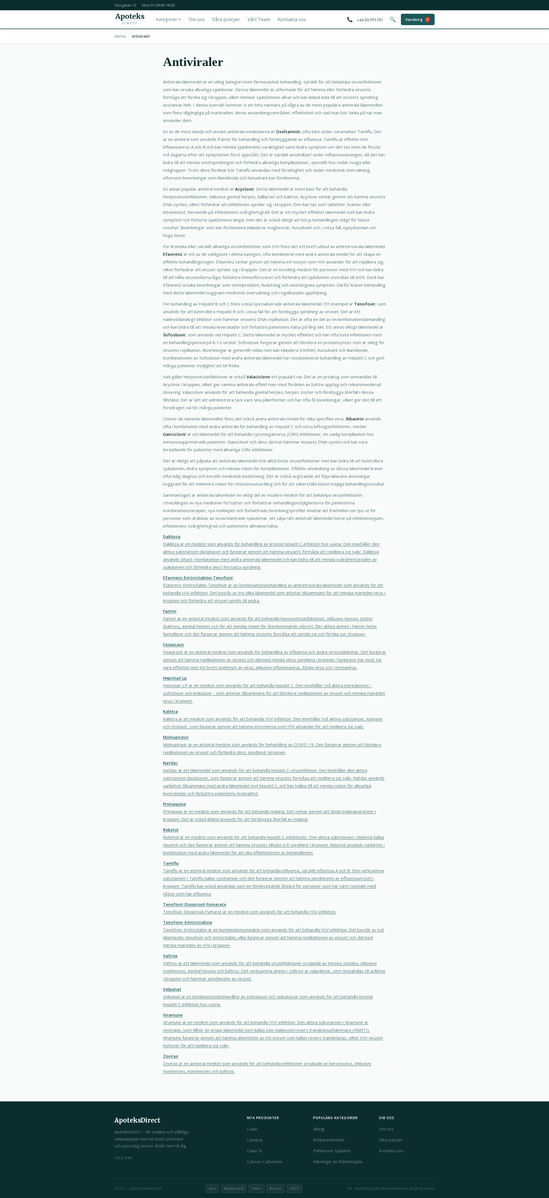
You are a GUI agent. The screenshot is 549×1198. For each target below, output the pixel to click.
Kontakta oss (292, 19)
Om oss (197, 19)
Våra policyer (226, 19)
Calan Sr (254, 1150)
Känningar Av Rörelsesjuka (337, 1161)
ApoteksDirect (137, 1120)
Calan (252, 1129)
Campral (254, 1140)
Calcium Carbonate (264, 1161)
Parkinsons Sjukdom (332, 1150)
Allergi (318, 1129)
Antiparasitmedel (328, 1140)
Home (120, 36)
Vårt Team (259, 19)
